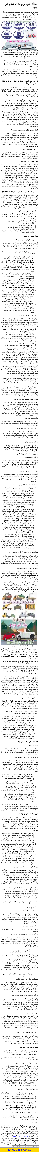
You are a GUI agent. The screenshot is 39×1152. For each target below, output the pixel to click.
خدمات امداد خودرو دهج (20, 1136)
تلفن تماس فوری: (25, 1146)
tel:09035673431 (19, 1149)
